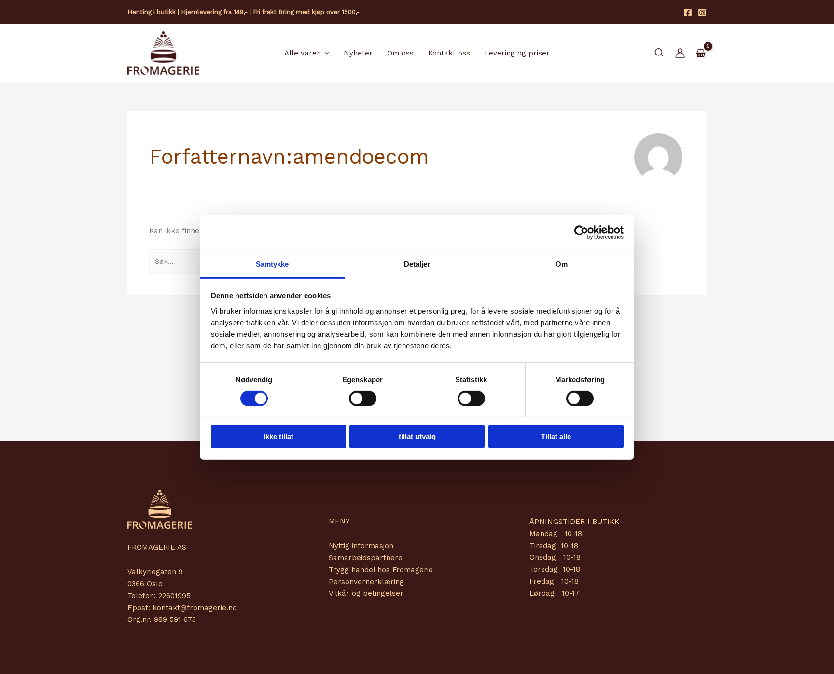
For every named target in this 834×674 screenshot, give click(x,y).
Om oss (400, 53)
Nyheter (358, 53)
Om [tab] (562, 264)
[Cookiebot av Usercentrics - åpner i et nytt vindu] (581, 232)
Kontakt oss (449, 53)
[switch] (362, 398)
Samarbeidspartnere (366, 557)
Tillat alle (556, 436)
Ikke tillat (278, 436)
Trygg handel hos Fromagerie (381, 569)
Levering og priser (517, 53)
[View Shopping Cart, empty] (701, 53)
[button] (324, 53)
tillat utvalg (417, 436)
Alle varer (302, 53)
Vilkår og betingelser (366, 593)
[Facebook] (687, 12)
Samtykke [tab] (272, 264)
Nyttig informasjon (361, 545)
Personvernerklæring (366, 582)
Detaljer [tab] (417, 264)
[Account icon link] (680, 53)
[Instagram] (702, 12)
